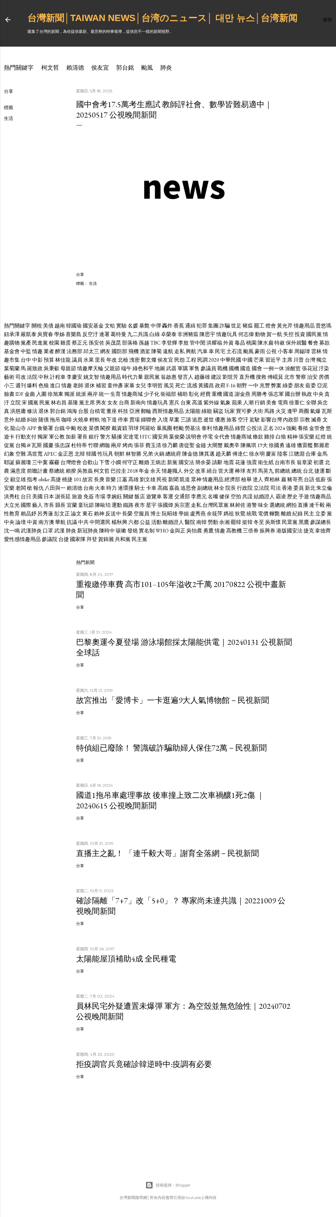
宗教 (305, 419)
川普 (298, 359)
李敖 (183, 342)
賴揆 (71, 470)
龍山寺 (18, 428)
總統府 (173, 453)
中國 (247, 359)
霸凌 (281, 496)
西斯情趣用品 (168, 411)
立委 (320, 513)
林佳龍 (63, 359)
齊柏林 (272, 479)
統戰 (251, 513)
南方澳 (46, 522)
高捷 (56, 479)
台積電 (97, 411)
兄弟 (147, 453)
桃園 (251, 342)
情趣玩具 (226, 334)
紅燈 (320, 436)
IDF (19, 394)
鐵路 (128, 505)
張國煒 (165, 505)
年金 (144, 470)
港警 (251, 505)
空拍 (236, 496)
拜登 (92, 539)
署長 (82, 436)
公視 (271, 351)
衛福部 (168, 394)
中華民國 (230, 359)
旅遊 (77, 496)
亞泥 (322, 385)
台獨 (20, 445)
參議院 (49, 539)
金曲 (30, 394)
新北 (310, 488)
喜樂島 (73, 334)
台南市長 (285, 462)
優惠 (220, 419)
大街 (258, 411)
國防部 (119, 351)
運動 (117, 505)
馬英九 (266, 470)
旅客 (231, 419)
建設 (216, 376)
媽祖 (228, 513)
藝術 (9, 376)
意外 (9, 419)
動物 (260, 334)
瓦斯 (327, 411)
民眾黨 (290, 522)
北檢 (123, 359)
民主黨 (139, 539)
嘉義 (174, 488)
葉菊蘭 (12, 368)
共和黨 (123, 539)
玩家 (229, 411)
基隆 (73, 402)
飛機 (133, 351)
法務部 (74, 351)
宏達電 (131, 436)
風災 (169, 385)
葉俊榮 (177, 436)
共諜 (247, 496)
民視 (162, 479)
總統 (296, 470)
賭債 (43, 419)
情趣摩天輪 (90, 368)
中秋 (43, 376)
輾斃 (274, 513)
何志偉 (246, 334)
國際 (26, 505)
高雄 (133, 479)
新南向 (138, 402)
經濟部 (232, 479)
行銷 (260, 402)
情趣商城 (132, 394)
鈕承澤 (12, 334)
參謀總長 (320, 522)
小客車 (285, 351)
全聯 (311, 402)
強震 (251, 462)
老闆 (20, 488)
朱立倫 (324, 488)
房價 (324, 376)
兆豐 (265, 385)
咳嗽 (121, 530)
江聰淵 (296, 453)
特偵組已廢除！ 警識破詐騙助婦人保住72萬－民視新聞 (171, 748)
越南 (59, 325)
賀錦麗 (106, 539)
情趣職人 (172, 470)
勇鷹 (208, 530)
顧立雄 (18, 479)
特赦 (279, 342)
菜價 (94, 428)
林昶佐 (237, 505)
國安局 (160, 436)
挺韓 (247, 522)
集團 (213, 325)
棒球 (240, 470)
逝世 (208, 419)
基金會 (12, 351)
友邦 (251, 470)
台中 (26, 359)
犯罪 (202, 325)
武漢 (59, 530)
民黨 (44, 402)
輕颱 (178, 428)
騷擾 (117, 436)
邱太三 (91, 351)
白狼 (281, 436)
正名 (268, 428)
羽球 (133, 428)
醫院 (190, 522)
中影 (37, 359)
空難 (20, 453)
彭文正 (62, 513)
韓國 (91, 453)
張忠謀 (62, 445)
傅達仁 (240, 453)
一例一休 (273, 368)
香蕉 (179, 325)
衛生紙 (266, 462)
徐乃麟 (170, 445)
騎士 (140, 488)
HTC (145, 436)
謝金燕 (242, 394)
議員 (77, 359)
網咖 (104, 445)
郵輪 (146, 411)
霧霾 (54, 462)
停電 (207, 436)
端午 (126, 368)
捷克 (309, 530)
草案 (174, 419)
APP (31, 428)
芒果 (259, 359)
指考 (32, 479)
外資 (228, 342)
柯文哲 (50, 67)
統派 (81, 394)
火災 (281, 411)
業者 (49, 351)
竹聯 (93, 445)
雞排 (269, 436)
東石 (87, 513)
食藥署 (45, 428)
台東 (185, 402)
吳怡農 (194, 530)
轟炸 (167, 325)
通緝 (190, 325)
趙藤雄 (202, 376)
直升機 (247, 376)
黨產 (26, 342)
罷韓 (236, 522)
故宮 (87, 479)
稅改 (82, 428)
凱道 (184, 479)
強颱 (291, 428)
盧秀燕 (198, 513)
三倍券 (251, 530)
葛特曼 (118, 334)
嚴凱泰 (28, 334)
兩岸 (92, 394)
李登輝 (169, 342)
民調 (202, 359)
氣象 (225, 402)
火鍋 (159, 453)
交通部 (182, 496)
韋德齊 (323, 530)
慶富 (271, 453)
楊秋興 (119, 522)
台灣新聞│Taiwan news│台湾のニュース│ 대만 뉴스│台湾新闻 (163, 18)
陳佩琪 (248, 445)
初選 (318, 462)
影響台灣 (271, 419)
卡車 (151, 488)
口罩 (48, 530)
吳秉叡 (51, 368)
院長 (230, 488)
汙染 (324, 368)
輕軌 (95, 419)
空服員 (141, 513)
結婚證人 (264, 496)
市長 (49, 505)
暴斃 (144, 325)
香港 (287, 488)
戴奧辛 (232, 445)
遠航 (168, 351)
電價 (263, 513)
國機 (234, 368)
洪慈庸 (18, 411)
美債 (48, 325)
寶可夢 (244, 411)
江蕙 (122, 479)
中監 (26, 351)
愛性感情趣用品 (22, 539)
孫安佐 (96, 342)
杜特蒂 (79, 445)
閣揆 (105, 428)
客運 (168, 496)
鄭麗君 (321, 445)
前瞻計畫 (37, 470)
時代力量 (132, 376)
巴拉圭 (118, 470)
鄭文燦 (149, 359)
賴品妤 (28, 513)
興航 (191, 351)
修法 (32, 411)
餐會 (313, 342)
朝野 (242, 385)
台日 (26, 496)
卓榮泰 (169, 334)
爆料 (32, 385)
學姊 (59, 334)
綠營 (240, 428)
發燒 (132, 530)
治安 (312, 376)
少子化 (151, 394)
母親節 (68, 368)
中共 (83, 522)
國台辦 (293, 394)
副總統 (205, 488)
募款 (324, 342)
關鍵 (128, 496)
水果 (88, 359)
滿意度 (18, 470)
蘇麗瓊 (23, 462)
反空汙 (90, 334)
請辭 (217, 462)
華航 (60, 522)
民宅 (220, 351)
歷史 (292, 496)
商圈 (304, 411)
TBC (155, 342)
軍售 (194, 368)
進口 (55, 385)
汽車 (202, 351)
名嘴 (213, 496)
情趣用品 (304, 325)
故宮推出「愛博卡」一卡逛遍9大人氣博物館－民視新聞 (172, 700)
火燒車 (81, 419)
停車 (123, 419)
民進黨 (40, 342)
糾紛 (32, 419)
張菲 (139, 445)
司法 (275, 488)
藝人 (37, 505)
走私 (179, 351)
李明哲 (155, 385)
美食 (271, 402)
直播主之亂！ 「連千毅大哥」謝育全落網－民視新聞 (167, 853)
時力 (111, 488)
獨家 (42, 436)
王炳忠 (158, 462)
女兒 (141, 385)
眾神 (196, 479)
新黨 (172, 462)
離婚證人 (173, 522)
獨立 (321, 359)
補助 (182, 394)
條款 (258, 436)
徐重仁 (297, 402)
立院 (15, 402)
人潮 (248, 402)
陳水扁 (265, 342)
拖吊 (55, 419)
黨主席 (87, 402)
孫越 (144, 342)
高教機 (234, 530)
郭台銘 (125, 67)
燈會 (270, 325)
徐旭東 (55, 394)
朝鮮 (119, 453)
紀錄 (297, 513)
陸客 (282, 453)
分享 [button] (8, 91)
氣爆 (315, 411)
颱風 (147, 67)
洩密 (134, 359)
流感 (192, 385)
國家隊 (78, 539)
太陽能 (192, 411)
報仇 (38, 488)
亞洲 (134, 411)
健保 (224, 496)
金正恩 (66, 453)
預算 (49, 359)
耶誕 (9, 462)
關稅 (37, 325)
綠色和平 (143, 368)
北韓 (79, 453)
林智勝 (133, 453)
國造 (245, 368)
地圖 (160, 368)
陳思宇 (207, 334)
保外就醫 (296, 342)
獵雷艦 (305, 445)
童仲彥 (115, 385)
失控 (288, 334)
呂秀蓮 (45, 513)
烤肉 (127, 445)
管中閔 (197, 342)
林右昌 (59, 402)
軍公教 (57, 436)
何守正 (130, 462)
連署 (104, 334)
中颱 (71, 428)
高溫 (197, 402)
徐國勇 (276, 445)
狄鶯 (240, 513)
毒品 (240, 342)
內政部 (291, 419)
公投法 (254, 428)
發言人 (185, 376)
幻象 (9, 453)
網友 (105, 351)
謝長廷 (63, 496)
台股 (83, 411)
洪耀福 (214, 342)
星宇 (151, 505)
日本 (49, 496)
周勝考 (259, 394)
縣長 (60, 505)
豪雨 (260, 351)
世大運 (226, 470)
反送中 (113, 513)
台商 (124, 402)
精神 (292, 436)
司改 (20, 376)
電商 (283, 402)
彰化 (194, 394)
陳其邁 (207, 453)
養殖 (303, 428)
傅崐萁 (275, 376)
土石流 (234, 351)
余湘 (224, 522)
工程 (191, 359)
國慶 (48, 445)
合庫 (310, 453)
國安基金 (93, 325)
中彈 (156, 325)
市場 (100, 496)
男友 (101, 402)
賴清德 (75, 67)
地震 (228, 462)
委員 (298, 488)
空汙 (243, 419)
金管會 (317, 428)
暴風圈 (164, 428)
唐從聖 (187, 445)
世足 (236, 325)
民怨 (179, 359)
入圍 (41, 394)
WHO (162, 530)
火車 (100, 488)
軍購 (183, 368)
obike (44, 479)
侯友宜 (100, 67)
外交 (189, 470)
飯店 (140, 496)
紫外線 (211, 402)
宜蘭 (72, 505)
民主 (309, 513)
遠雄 (290, 445)
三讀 (185, 419)
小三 (9, 385)
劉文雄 (148, 479)
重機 (217, 394)
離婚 (144, 462)
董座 (111, 411)
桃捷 (67, 479)
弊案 (276, 385)
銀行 (94, 436)
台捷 (63, 539)
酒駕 (145, 351)
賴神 (99, 513)
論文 (76, 513)
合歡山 (90, 462)
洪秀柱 (12, 496)
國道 (228, 394)
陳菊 (156, 351)
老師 (78, 385)
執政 (307, 394)
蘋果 (237, 402)
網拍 (291, 505)
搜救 (261, 376)
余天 (155, 470)
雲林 (316, 351)
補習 (101, 385)
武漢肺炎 (31, 530)
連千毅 (317, 505)
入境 (163, 419)
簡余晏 (203, 462)
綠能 (206, 411)
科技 (123, 411)
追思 (197, 419)
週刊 (20, 385)
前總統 (282, 470)
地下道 (109, 419)
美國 (37, 496)
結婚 (20, 419)
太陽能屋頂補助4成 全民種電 (126, 959)
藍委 (310, 385)
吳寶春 (45, 334)
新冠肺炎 (87, 530)
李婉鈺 (114, 496)
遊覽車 (154, 496)
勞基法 (192, 428)
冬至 (259, 522)
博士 (155, 513)
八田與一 (55, 488)
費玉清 (153, 445)
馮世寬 (35, 453)
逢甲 (292, 411)
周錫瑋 (302, 351)
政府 (220, 385)
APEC (50, 453)
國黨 (33, 402)
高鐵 (163, 488)
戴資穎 (119, 428)
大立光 (12, 505)
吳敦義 (85, 470)
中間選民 (100, 522)
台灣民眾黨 (215, 505)
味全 (263, 505)
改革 (200, 470)
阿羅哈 (148, 428)
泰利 (206, 428)
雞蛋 (65, 342)
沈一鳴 (12, 530)
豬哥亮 (295, 479)
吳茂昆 (113, 342)
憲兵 (174, 402)
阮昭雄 (170, 513)
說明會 (193, 436)
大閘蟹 (215, 445)
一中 (253, 385)
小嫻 (116, 462)
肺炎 (166, 67)
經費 (205, 394)
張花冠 (310, 368)
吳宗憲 (182, 505)
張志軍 (276, 394)
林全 (219, 488)
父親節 (112, 368)
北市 (289, 376)
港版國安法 (289, 530)
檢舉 (246, 479)
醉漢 (60, 351)
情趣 (37, 351)
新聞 (173, 479)
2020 (214, 359)
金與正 (177, 530)
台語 (309, 479)
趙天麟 (223, 453)
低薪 (320, 479)
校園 (54, 342)
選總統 (277, 505)
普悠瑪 (323, 325)
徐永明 (257, 453)
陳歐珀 (103, 505)
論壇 (20, 522)
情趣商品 (320, 496)
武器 (171, 368)
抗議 (72, 522)
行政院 (245, 488)
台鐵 (59, 428)
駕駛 (254, 419)
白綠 (154, 334)
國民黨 (314, 334)
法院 (32, 376)
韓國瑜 (74, 325)
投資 (300, 334)
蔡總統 (57, 470)
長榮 (127, 513)
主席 (287, 359)
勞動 (213, 522)
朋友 (299, 385)
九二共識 (137, 334)
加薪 (71, 436)
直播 (303, 505)
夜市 (140, 505)
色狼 (43, 385)
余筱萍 (214, 513)
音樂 (110, 479)
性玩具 (105, 453)
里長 (100, 359)
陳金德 (190, 453)
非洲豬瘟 (188, 334)
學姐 (183, 513)
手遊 (304, 496)
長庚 (99, 479)
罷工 (259, 325)
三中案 (40, 462)
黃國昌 (206, 385)
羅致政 (35, 368)
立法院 (261, 488)
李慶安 (74, 376)
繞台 (212, 470)
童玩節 (86, 505)
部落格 (130, 342)
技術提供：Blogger (173, 1185)
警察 (301, 376)
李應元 (199, 496)
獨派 (69, 394)
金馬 (322, 453)
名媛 (133, 325)
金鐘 (201, 445)
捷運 (319, 470)
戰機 (222, 368)
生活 (8, 118)
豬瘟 (247, 325)
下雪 (104, 462)
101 (77, 479)
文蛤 (110, 325)
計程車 (58, 376)
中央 (318, 394)
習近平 (273, 359)
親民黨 (152, 376)
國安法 (186, 462)
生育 (115, 394)
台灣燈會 (70, 462)
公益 (145, 522)
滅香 (316, 419)
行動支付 (25, 436)
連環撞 (126, 488)
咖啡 (66, 419)
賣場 (134, 419)
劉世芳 (230, 376)
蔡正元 (80, 342)
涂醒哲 (293, 368)
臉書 (9, 394)
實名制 (147, 530)
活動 (156, 522)
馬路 (269, 411)
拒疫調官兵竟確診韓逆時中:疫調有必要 (144, 1064)
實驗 (121, 325)
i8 (29, 445)
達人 (258, 479)
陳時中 (107, 530)
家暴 (129, 385)
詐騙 (225, 325)
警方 (105, 436)
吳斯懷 (273, 522)
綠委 (288, 385)
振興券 (267, 530)
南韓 (201, 522)
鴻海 (72, 411)
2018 (132, 470)
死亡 (180, 385)
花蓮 (240, 462)
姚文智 (91, 376)
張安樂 (306, 436)
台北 (308, 470)
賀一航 (274, 334)
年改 (111, 359)
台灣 (310, 359)
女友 (112, 402)
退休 (89, 385)
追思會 (188, 488)
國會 (257, 368)
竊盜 (218, 411)
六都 (133, 522)
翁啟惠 (169, 376)
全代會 (222, 436)
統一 (104, 394)
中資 (32, 522)
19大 (262, 445)
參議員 (208, 368)
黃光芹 (285, 325)
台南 (88, 488)
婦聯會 (149, 419)
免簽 (88, 496)
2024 (280, 428)
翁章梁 (304, 462)
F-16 (231, 385)
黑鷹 (304, 522)
